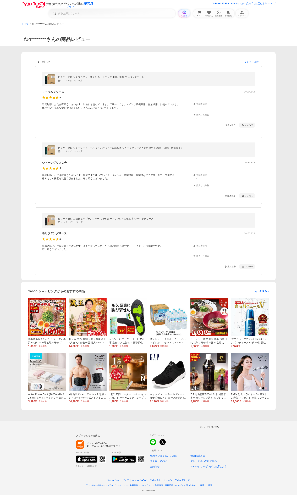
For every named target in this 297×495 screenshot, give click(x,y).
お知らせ (155, 466)
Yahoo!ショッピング (118, 480)
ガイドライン (146, 485)
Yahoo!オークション (161, 480)
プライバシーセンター (117, 485)
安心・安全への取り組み (203, 461)
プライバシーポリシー (95, 485)
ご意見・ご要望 (205, 485)
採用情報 (169, 485)
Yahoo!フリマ (182, 480)
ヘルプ (272, 3)
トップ (25, 24)
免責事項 (159, 485)
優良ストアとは (158, 461)
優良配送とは (197, 455)
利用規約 (134, 485)
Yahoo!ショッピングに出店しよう (249, 3)
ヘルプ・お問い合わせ (185, 485)
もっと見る (261, 291)
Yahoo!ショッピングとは (163, 455)
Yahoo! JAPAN (220, 3)
